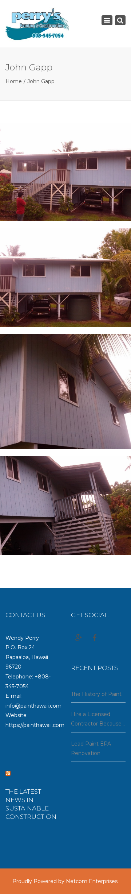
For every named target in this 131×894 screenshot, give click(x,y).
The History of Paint (96, 694)
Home (13, 81)
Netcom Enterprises (92, 881)
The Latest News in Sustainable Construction (30, 804)
